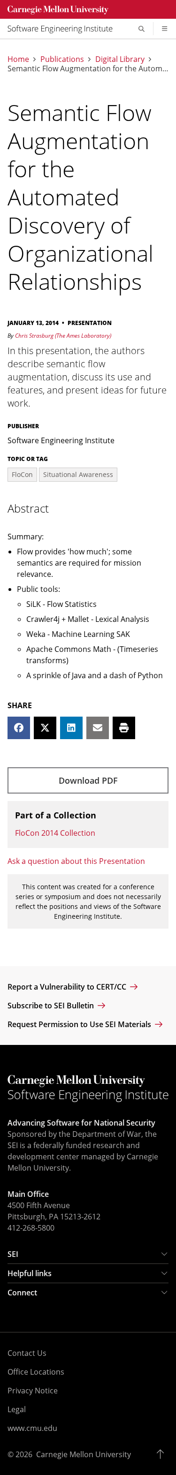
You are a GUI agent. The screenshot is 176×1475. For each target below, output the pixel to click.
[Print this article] (124, 728)
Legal (17, 1409)
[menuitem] (64, 28)
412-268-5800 (31, 1228)
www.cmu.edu (32, 1428)
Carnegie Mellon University (83, 1454)
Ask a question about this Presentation (76, 861)
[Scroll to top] (162, 1454)
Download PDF (88, 780)
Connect (22, 1292)
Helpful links (30, 1273)
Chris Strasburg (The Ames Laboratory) (63, 336)
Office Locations (36, 1372)
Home (18, 59)
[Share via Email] (97, 728)
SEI (13, 1254)
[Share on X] (45, 728)
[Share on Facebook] (19, 728)
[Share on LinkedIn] (71, 728)
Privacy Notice (33, 1390)
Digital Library (120, 59)
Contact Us (27, 1353)
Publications (62, 59)
